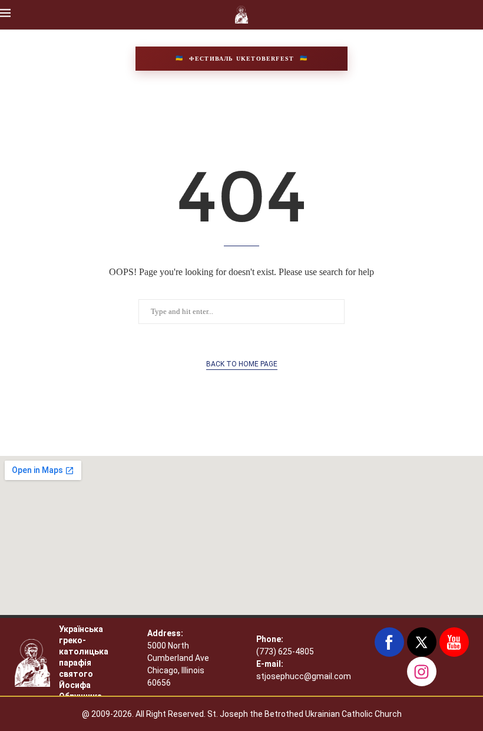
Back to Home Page (241, 364)
